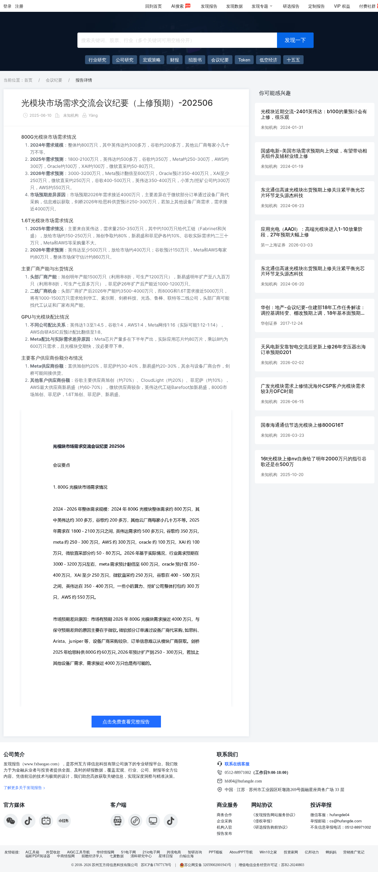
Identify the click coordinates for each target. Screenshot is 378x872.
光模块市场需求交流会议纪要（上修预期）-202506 (117, 103)
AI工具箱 (32, 852)
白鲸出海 (187, 856)
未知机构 (71, 115)
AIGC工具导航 (78, 852)
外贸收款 (53, 852)
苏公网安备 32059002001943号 (208, 865)
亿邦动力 (312, 852)
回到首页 (153, 6)
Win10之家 (268, 852)
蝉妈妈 (331, 852)
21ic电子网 (151, 852)
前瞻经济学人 (92, 856)
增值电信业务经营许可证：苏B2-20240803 (271, 865)
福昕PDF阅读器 (37, 856)
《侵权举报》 (262, 821)
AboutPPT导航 (241, 852)
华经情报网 (105, 852)
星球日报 (166, 856)
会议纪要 (54, 79)
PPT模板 (216, 852)
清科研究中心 (141, 856)
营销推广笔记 (353, 852)
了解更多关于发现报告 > (24, 787)
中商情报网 (66, 856)
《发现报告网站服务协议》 (274, 814)
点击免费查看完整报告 (126, 722)
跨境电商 (174, 852)
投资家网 (291, 852)
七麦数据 (117, 856)
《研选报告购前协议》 (270, 827)
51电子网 (128, 852)
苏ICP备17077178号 (156, 865)
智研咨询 (195, 852)
